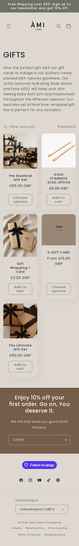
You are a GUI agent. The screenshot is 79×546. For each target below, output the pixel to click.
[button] (9, 26)
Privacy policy (57, 528)
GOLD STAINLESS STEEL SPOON (58, 178)
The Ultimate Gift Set (20, 347)
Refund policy (35, 528)
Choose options (20, 199)
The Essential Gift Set (20, 178)
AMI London (37, 522)
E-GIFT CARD (59, 252)
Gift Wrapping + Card (20, 268)
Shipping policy (55, 534)
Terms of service (29, 534)
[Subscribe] (65, 440)
